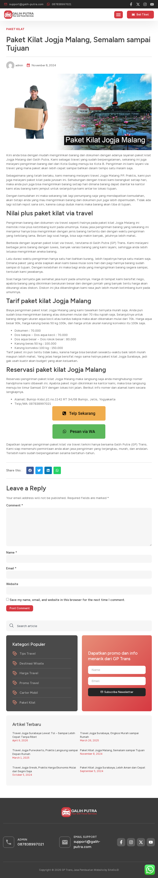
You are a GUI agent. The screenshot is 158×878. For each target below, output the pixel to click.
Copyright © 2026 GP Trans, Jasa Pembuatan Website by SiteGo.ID (79, 869)
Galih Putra (41, 159)
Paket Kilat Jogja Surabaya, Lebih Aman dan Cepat (112, 767)
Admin (22, 839)
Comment (14, 505)
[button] (118, 14)
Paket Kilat (15, 29)
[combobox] (79, 625)
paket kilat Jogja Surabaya (121, 356)
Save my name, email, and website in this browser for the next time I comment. (67, 600)
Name (11, 552)
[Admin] (8, 842)
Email (11, 568)
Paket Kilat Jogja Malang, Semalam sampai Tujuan (112, 750)
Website (12, 584)
